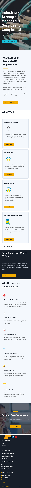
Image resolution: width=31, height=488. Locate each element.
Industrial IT (5, 34)
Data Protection (24, 34)
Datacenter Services (17, 36)
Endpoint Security (14, 34)
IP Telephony (6, 36)
